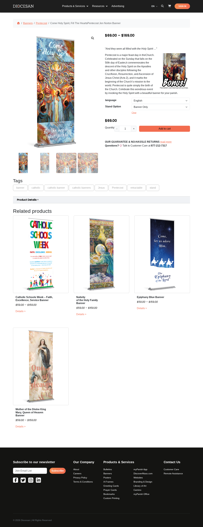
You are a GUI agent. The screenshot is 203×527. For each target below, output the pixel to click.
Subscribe (57, 470)
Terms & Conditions (83, 481)
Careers (77, 473)
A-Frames (108, 481)
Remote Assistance (173, 473)
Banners (28, 23)
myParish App (140, 469)
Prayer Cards (110, 490)
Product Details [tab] (27, 200)
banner (20, 187)
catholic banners (81, 187)
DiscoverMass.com (143, 473)
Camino (137, 490)
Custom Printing (111, 498)
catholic (36, 187)
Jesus (101, 187)
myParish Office (141, 494)
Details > (21, 311)
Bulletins (107, 469)
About (76, 469)
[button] (92, 38)
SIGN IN (182, 6)
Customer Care (171, 469)
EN (153, 6)
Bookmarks (109, 494)
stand (153, 187)
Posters (107, 477)
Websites (138, 477)
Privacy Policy (80, 477)
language (110, 100)
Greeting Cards (111, 486)
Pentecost (41, 23)
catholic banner (56, 187)
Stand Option (113, 106)
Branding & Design (143, 481)
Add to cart (165, 128)
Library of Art (140, 486)
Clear (134, 112)
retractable (136, 187)
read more (166, 141)
